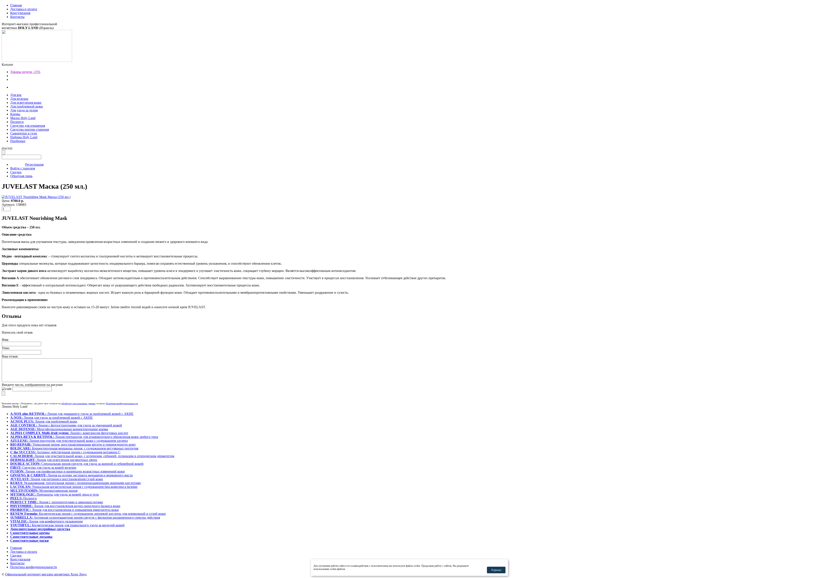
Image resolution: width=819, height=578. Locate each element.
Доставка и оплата (23, 9)
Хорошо (496, 570)
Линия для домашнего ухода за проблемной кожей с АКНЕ (72, 414)
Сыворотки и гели (23, 133)
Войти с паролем (22, 168)
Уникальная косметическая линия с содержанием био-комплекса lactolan (73, 487)
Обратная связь (21, 176)
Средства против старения (29, 129)
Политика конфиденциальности (33, 567)
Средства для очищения (27, 125)
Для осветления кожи (25, 102)
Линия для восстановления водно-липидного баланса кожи (65, 506)
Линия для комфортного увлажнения (46, 521)
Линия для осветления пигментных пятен (53, 460)
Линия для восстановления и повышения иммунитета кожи (64, 510)
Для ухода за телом (24, 110)
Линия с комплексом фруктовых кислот (69, 433)
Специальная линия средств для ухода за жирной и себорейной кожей (77, 464)
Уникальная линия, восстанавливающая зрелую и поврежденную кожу (73, 444)
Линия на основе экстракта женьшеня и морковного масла (71, 475)
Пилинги (17, 122)
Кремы (15, 114)
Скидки (16, 172)
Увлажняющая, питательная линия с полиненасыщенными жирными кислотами (75, 483)
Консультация (20, 13)
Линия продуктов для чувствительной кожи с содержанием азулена (69, 440)
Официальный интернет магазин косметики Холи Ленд (45, 574)
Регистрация (34, 164)
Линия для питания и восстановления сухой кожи (56, 479)
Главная (16, 5)
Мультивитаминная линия (43, 490)
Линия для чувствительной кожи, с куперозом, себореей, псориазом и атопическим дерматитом (92, 456)
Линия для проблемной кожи (43, 421)
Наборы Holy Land (23, 137)
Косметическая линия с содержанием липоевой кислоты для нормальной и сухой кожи (88, 513)
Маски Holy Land (22, 118)
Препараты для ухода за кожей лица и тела (54, 494)
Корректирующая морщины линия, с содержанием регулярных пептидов (74, 448)
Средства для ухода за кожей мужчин (43, 467)
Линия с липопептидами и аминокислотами (56, 502)
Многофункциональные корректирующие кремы (59, 429)
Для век (16, 95)
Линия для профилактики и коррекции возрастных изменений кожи (67, 471)
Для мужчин (19, 99)
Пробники (17, 141)
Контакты (17, 17)
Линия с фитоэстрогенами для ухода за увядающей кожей (66, 425)
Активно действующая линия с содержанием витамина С (65, 452)
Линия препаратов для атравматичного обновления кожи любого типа (84, 437)
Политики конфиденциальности (122, 403)
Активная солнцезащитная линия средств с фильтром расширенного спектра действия (85, 517)
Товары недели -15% (25, 72)
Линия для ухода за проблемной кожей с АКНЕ (51, 417)
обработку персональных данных (78, 403)
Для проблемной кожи (26, 106)
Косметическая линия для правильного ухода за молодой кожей (67, 525)
